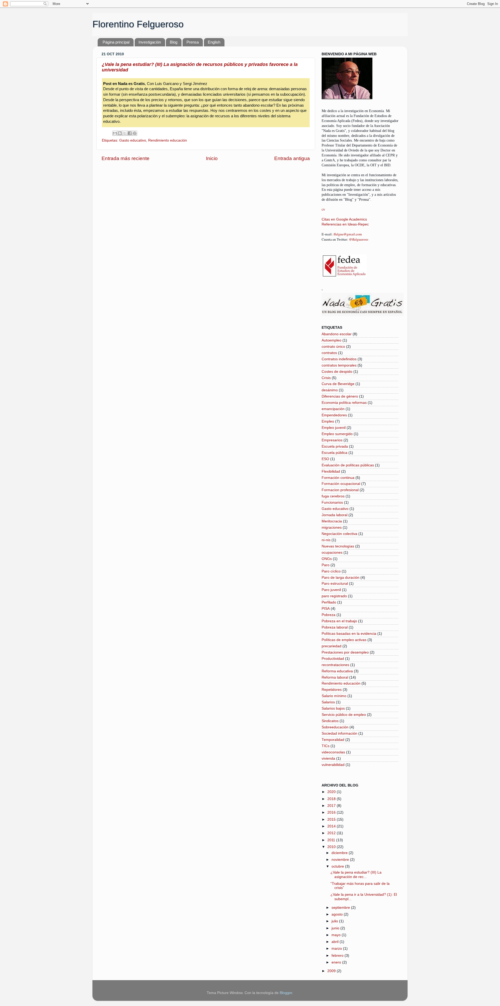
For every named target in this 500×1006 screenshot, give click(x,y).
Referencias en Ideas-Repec (345, 224)
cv (323, 209)
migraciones (332, 527)
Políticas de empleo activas (344, 640)
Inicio (212, 158)
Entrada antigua (292, 158)
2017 (332, 806)
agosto (338, 914)
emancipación (333, 409)
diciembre (340, 853)
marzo (337, 948)
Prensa (192, 42)
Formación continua (338, 478)
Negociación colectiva (339, 534)
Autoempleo (331, 340)
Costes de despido (337, 372)
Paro (325, 565)
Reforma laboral (335, 677)
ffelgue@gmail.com (348, 234)
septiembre (341, 908)
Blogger (286, 993)
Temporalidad (333, 740)
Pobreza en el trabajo (339, 621)
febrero (338, 956)
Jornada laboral (334, 515)
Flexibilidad (331, 471)
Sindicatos (330, 721)
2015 (332, 819)
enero (337, 962)
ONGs (327, 559)
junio (336, 928)
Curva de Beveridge (338, 384)
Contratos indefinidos (339, 359)
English (214, 42)
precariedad (331, 646)
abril (336, 942)
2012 (332, 833)
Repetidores (332, 690)
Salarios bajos (333, 708)
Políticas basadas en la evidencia (349, 634)
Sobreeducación (335, 727)
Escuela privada (335, 446)
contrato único (333, 347)
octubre (338, 866)
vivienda (328, 758)
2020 (332, 792)
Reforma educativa (337, 671)
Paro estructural (335, 584)
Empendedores (334, 415)
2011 (331, 840)
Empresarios (332, 440)
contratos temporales (339, 365)
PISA (326, 609)
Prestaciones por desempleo (345, 652)
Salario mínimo (334, 696)
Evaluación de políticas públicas (348, 465)
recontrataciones (335, 665)
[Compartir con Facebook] (129, 133)
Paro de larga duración (340, 578)
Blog (173, 42)
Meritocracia (332, 521)
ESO (325, 459)
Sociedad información (339, 733)
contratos (329, 353)
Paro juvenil (331, 590)
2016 (332, 812)
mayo (337, 935)
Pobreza (328, 615)
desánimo (330, 390)
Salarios (328, 702)
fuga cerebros (333, 496)
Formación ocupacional (341, 484)
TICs (325, 746)
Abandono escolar (337, 334)
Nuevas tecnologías (338, 546)
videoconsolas (333, 752)
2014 (332, 826)
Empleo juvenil (334, 428)
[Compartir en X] (124, 133)
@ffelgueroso (358, 239)
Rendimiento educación (167, 140)
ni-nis (326, 540)
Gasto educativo (132, 140)
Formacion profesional (340, 490)
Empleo (328, 421)
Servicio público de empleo (344, 715)
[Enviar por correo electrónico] (114, 133)
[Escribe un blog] (119, 133)
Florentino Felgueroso (138, 24)
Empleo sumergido (337, 434)
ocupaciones (332, 552)
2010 (332, 847)
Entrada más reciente (125, 158)
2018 (332, 799)
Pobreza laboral (335, 627)
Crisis (326, 378)
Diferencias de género (340, 396)
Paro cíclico (331, 571)
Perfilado (329, 602)
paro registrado (334, 596)
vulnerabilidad (333, 765)
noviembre (341, 860)
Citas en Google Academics (344, 219)
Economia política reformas (344, 403)
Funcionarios (332, 502)
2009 (332, 971)
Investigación (150, 42)
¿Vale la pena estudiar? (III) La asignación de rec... (356, 874)
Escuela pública (334, 453)
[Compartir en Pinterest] (134, 133)
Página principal (116, 42)
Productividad (333, 659)
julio (335, 921)
